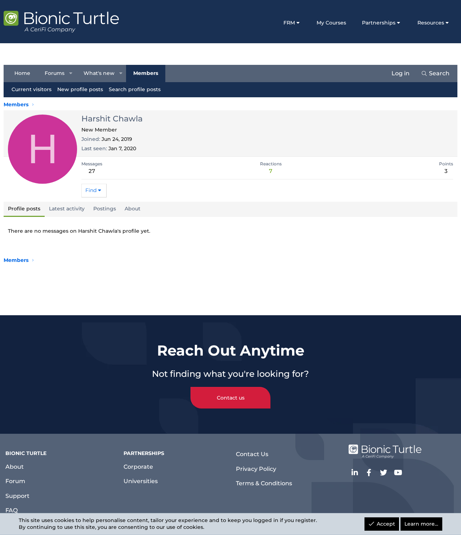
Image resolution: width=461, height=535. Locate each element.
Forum (15, 481)
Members (145, 73)
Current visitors (32, 89)
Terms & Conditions (264, 483)
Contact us (231, 397)
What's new (99, 73)
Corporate (138, 466)
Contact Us (252, 454)
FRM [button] (289, 22)
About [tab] (132, 208)
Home (22, 73)
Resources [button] (430, 22)
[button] (71, 73)
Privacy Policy (256, 468)
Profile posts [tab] (24, 208)
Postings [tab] (104, 208)
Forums (54, 73)
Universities (141, 481)
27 (92, 171)
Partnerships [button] (378, 22)
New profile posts (80, 89)
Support (17, 495)
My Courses (331, 22)
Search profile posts (135, 89)
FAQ (11, 510)
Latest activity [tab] (67, 208)
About (14, 466)
